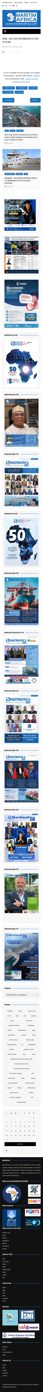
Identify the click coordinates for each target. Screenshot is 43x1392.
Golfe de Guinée (13, 1040)
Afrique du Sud (32, 1011)
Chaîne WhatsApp (18, 3)
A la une (9, 1016)
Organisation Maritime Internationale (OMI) (21, 1059)
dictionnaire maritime (14, 1025)
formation (23, 1035)
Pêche (23, 1078)
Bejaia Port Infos (9, 88)
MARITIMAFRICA (22, 88)
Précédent (9, 100)
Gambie (4, 1264)
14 (24, 1127)
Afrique (20, 1011)
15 (29, 1127)
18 (11, 1131)
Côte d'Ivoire (29, 1021)
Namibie (4, 1249)
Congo (12, 1021)
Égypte (4, 1290)
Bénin (17, 1016)
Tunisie (4, 1301)
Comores (4, 1238)
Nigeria (4, 1272)
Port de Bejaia (9, 92)
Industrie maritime (11, 1045)
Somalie (4, 1370)
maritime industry (12, 1054)
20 (20, 1131)
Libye (3, 1293)
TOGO (32, 1097)
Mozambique (19, 174)
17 (6, 1131)
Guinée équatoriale (7, 1352)
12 (15, 1127)
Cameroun (33, 1016)
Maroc (24, 1054)
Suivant (34, 100)
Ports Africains (11, 1078)
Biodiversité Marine (10, 174)
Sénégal (9, 1088)
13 (20, 1127)
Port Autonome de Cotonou (21, 1064)
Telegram (26, 3)
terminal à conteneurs (15, 1097)
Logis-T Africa (33, 3)
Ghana (4, 1267)
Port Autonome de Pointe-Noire (21, 1069)
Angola (4, 1235)
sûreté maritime (31, 1088)
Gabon (33, 1035)
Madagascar (5, 1241)
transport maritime (21, 1102)
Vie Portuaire (19, 131)
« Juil (5, 1151)
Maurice (4, 1243)
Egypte (33, 1030)
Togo (3, 1278)
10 (6, 1127)
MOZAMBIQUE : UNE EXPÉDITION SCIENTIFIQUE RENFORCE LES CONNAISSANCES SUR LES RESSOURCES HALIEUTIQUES (21, 180)
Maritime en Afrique (29, 1049)
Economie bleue (22, 1030)
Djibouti (4, 1365)
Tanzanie (12, 131)
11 (11, 1127)
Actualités (10, 1011)
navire (33, 1054)
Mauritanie (5, 1298)
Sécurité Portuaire (30, 1083)
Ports (32, 1073)
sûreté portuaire (14, 1093)
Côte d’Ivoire (5, 1262)
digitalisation (31, 1025)
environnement (11, 1035)
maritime (34, 88)
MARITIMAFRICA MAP (7, 3)
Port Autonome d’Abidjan (15, 1073)
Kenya (3, 1368)
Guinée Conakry (30, 1040)
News (20, 47)
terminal (31, 1093)
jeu (22, 1045)
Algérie (17, 47)
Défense (10, 1030)
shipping (20, 92)
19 (15, 1131)
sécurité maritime (13, 1083)
